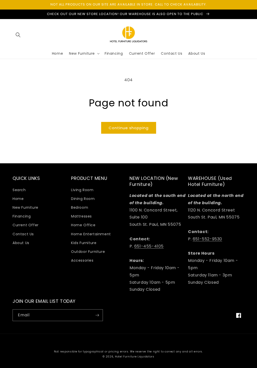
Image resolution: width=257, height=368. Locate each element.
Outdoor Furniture (88, 251)
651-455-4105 (149, 246)
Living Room (82, 189)
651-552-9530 (207, 239)
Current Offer (26, 225)
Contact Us (23, 234)
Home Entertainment (91, 234)
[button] (18, 34)
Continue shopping (129, 127)
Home (18, 198)
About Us (21, 242)
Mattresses (81, 216)
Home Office (83, 225)
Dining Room (83, 198)
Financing (22, 216)
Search (19, 189)
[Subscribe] (97, 315)
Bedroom (79, 207)
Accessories (82, 260)
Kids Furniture (83, 242)
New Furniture (25, 207)
